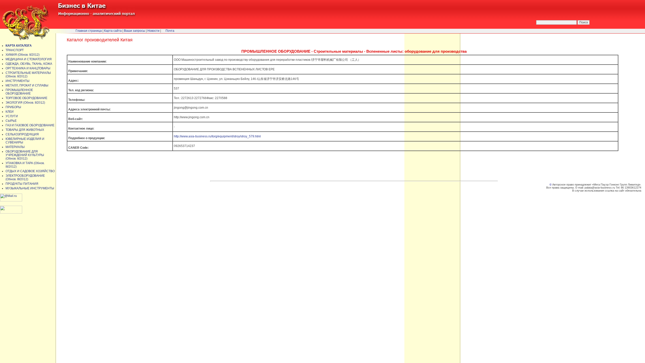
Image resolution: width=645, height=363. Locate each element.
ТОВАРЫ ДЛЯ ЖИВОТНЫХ (25, 130)
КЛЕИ (10, 111)
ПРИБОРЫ (13, 107)
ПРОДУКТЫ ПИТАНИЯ (22, 184)
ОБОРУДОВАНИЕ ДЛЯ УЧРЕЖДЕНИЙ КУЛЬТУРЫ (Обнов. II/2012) (25, 155)
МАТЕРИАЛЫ (15, 147)
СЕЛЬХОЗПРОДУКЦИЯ (22, 134)
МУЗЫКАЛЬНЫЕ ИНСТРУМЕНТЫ (30, 188)
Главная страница (89, 31)
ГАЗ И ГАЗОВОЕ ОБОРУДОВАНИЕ (30, 125)
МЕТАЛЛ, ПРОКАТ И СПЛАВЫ (27, 85)
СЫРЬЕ (11, 121)
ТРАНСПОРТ (15, 50)
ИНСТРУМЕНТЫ (17, 81)
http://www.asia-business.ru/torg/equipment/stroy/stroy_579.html (217, 136)
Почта (170, 31)
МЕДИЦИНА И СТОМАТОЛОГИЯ (29, 59)
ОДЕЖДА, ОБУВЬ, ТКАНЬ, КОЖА (29, 64)
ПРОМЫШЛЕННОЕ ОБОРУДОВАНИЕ (19, 91)
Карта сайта (113, 31)
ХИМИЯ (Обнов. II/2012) (23, 54)
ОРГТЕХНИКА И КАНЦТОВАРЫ (28, 68)
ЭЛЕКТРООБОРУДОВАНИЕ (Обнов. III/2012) (25, 177)
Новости (153, 31)
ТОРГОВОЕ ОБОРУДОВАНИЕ (26, 98)
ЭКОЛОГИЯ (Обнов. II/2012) (25, 102)
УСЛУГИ (12, 116)
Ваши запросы (134, 31)
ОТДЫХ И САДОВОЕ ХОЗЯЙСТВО (30, 171)
